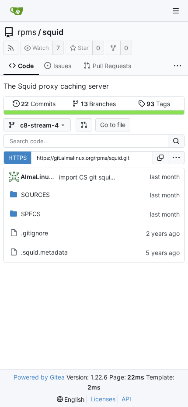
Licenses (103, 399)
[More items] (178, 66)
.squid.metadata (44, 252)
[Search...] (176, 141)
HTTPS (17, 157)
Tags (158, 103)
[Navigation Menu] (176, 11)
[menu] (176, 157)
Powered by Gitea (39, 377)
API (126, 399)
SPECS (31, 213)
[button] (84, 124)
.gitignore (34, 233)
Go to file (112, 124)
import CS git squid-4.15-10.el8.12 (108, 177)
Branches (98, 103)
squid (52, 32)
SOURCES (35, 194)
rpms (26, 32)
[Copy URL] (160, 157)
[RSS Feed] (10, 48)
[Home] (16, 11)
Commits (38, 103)
